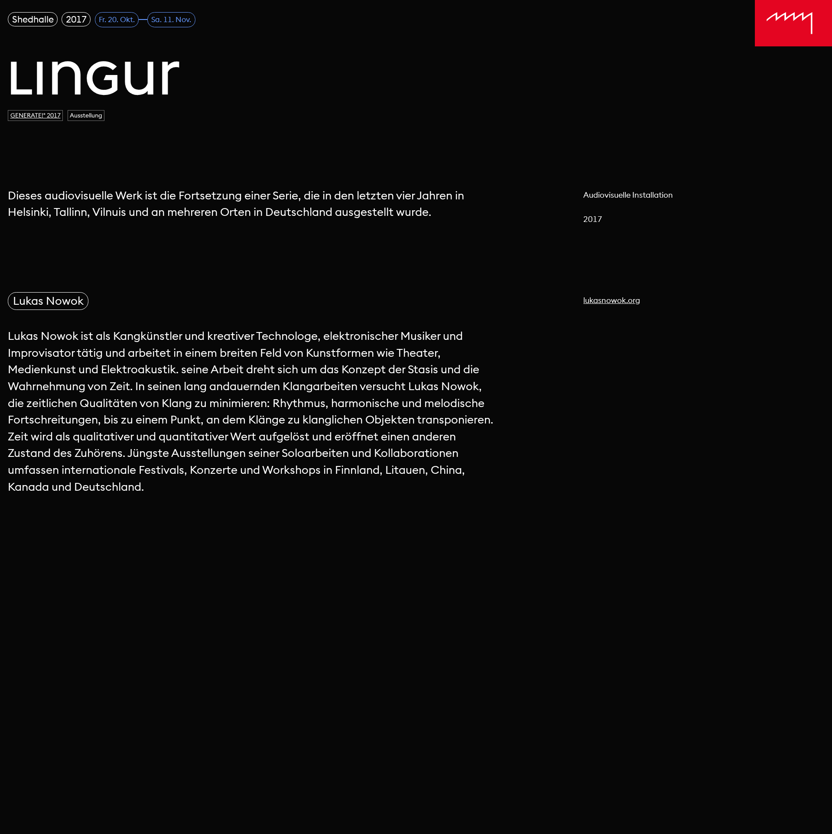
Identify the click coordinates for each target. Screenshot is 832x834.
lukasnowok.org (611, 300)
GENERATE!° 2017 (35, 115)
